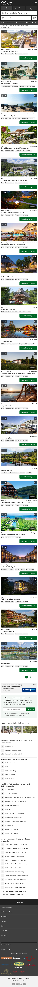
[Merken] (35, 31)
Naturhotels (9, 891)
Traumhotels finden (6, 907)
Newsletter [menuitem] (4, 930)
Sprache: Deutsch (6, 944)
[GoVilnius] (19, 971)
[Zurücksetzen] (35, 13)
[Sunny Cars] (19, 965)
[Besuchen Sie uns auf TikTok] (24, 984)
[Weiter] (35, 677)
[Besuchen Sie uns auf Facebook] (13, 984)
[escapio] (7, 2)
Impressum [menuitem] (4, 935)
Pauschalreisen (19, 9)
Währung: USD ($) (6, 949)
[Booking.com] (19, 958)
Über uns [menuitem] (3, 921)
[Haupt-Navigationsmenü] (35, 3)
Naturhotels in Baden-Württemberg (13, 894)
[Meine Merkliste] (31, 2)
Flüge (31, 9)
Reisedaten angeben (28, 58)
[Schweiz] (31, 965)
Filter (35, 23)
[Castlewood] (6, 972)
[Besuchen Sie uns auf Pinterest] (20, 984)
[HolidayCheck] (6, 965)
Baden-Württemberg (20, 891)
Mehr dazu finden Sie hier (23, 715)
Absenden (30, 709)
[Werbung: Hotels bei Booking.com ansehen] (29, 690)
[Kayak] (6, 958)
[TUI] (31, 958)
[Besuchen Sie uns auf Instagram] (17, 984)
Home (2, 891)
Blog (2, 926)
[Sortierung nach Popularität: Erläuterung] (16, 22)
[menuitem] (19, 912)
